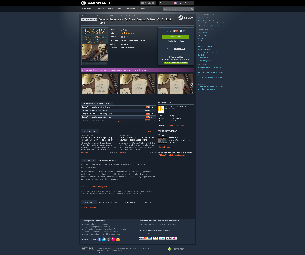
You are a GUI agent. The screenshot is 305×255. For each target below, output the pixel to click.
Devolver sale (202, 41)
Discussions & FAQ (108, 202)
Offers (110, 9)
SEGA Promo (202, 35)
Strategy (93, 16)
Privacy (109, 252)
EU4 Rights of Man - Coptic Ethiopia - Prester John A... (180, 141)
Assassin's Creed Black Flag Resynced (211, 23)
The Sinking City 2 (204, 17)
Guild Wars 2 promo (205, 46)
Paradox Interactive (128, 48)
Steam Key (125, 44)
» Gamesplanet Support (176, 125)
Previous (83, 84)
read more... (85, 153)
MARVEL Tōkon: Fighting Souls (208, 26)
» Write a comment (88, 207)
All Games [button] (98, 9)
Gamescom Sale (203, 44)
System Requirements (108, 161)
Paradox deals (203, 58)
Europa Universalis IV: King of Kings (94, 110)
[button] (175, 2)
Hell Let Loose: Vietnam (206, 20)
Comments (89, 202)
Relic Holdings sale (204, 60)
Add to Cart (176, 36)
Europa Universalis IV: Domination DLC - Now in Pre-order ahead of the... (137, 138)
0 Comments (113, 153)
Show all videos (164, 147)
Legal (99, 252)
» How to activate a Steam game (94, 186)
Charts (119, 9)
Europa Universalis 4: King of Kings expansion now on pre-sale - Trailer (97, 138)
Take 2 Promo (202, 32)
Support (142, 9)
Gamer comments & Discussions (176, 59)
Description (88, 161)
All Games (84, 16)
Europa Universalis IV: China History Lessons (97, 114)
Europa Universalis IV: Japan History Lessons (97, 117)
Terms (104, 252)
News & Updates (90, 131)
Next (192, 84)
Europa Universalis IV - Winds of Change (96, 107)
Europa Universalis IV (125, 70)
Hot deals (201, 55)
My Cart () (182, 3)
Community (130, 9)
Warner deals (202, 38)
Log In (191, 3)
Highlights (86, 9)
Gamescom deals (204, 49)
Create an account (166, 3)
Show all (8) (151, 131)
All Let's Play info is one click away (171, 155)
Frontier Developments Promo (208, 52)
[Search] (192, 9)
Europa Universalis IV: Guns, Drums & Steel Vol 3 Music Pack (117, 16)
